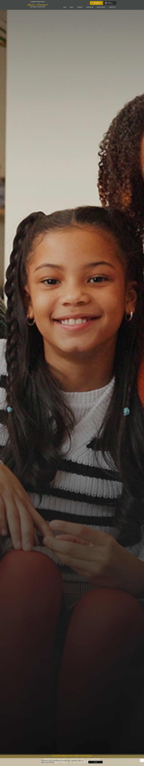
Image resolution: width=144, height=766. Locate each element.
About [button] (71, 7)
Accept (95, 762)
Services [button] (80, 7)
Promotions (89, 7)
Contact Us (112, 7)
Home (64, 7)
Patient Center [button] (101, 7)
